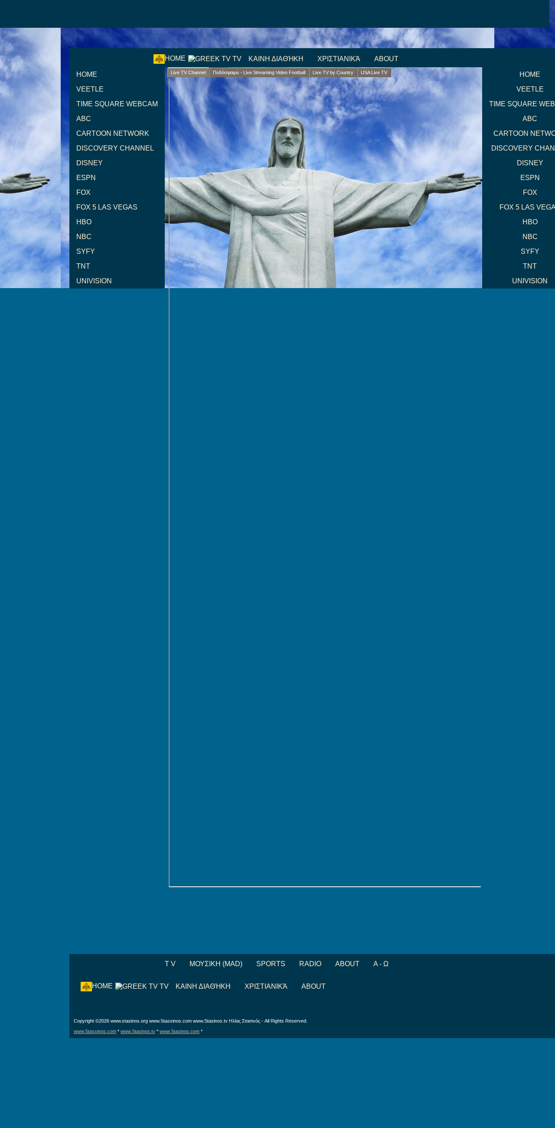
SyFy (85, 251)
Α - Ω (380, 963)
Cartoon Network (112, 133)
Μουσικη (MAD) (215, 963)
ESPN (86, 177)
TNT (83, 266)
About (386, 58)
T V (169, 963)
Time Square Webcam (117, 104)
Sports (270, 963)
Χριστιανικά (338, 58)
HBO (83, 222)
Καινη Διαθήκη (276, 58)
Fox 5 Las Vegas (106, 207)
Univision (94, 281)
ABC (83, 118)
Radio (310, 963)
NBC (83, 236)
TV (236, 58)
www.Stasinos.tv (138, 1031)
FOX (83, 192)
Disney (89, 163)
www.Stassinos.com (95, 1031)
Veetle (90, 89)
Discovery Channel (115, 148)
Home (175, 58)
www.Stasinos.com (179, 1031)
